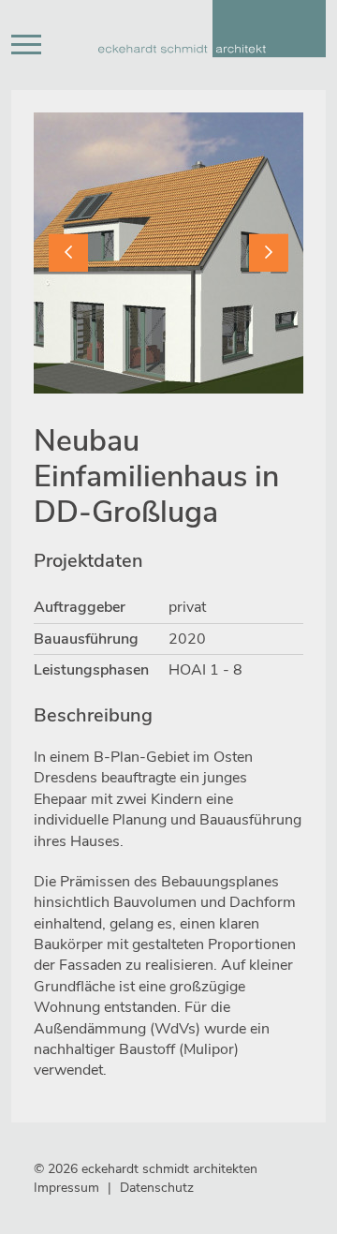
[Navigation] (26, 44)
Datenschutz (157, 1188)
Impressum (66, 1188)
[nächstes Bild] (268, 252)
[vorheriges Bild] (68, 252)
